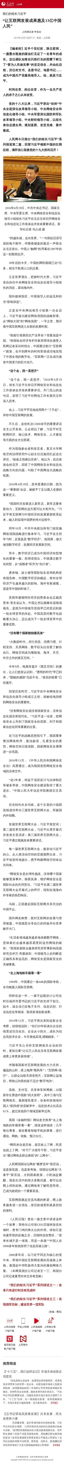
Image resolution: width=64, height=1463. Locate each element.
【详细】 (54, 1403)
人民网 (19, 4)
